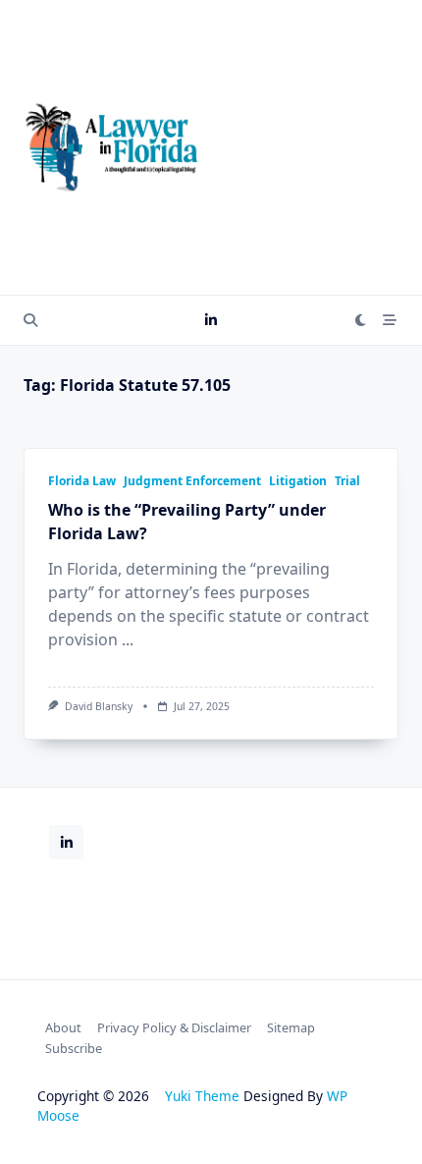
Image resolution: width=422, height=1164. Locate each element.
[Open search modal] (30, 320)
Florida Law (82, 480)
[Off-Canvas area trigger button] (389, 320)
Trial (347, 480)
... (127, 639)
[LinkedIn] (211, 320)
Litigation (298, 480)
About (63, 1027)
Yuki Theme (202, 1095)
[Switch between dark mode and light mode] (361, 320)
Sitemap (291, 1027)
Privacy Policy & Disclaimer (174, 1027)
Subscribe (73, 1048)
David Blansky (98, 706)
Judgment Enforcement (192, 480)
